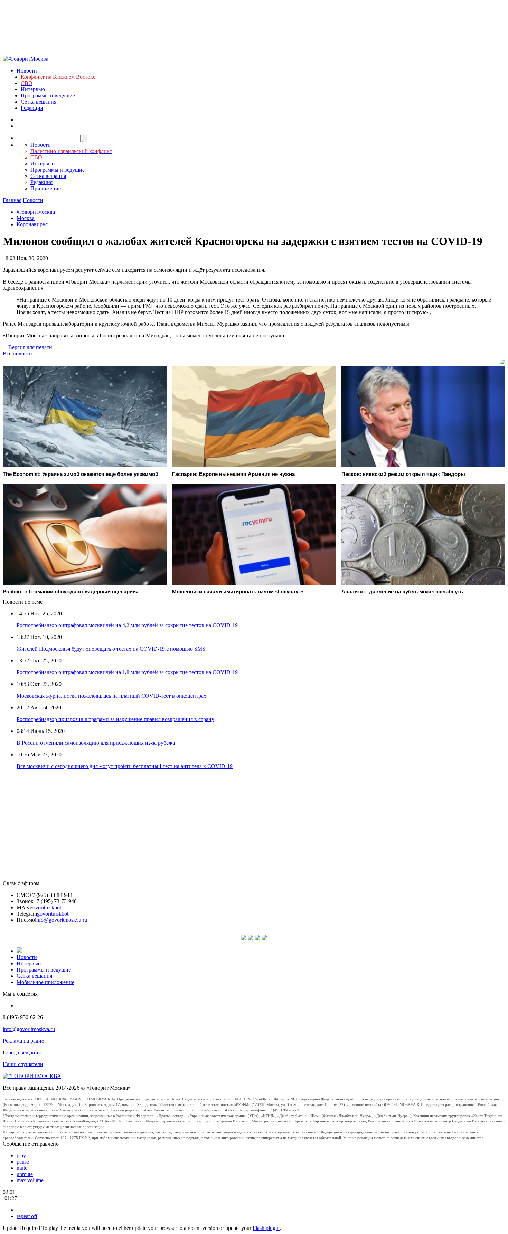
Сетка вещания (38, 102)
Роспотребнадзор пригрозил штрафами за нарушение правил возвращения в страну (115, 719)
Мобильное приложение (45, 982)
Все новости (17, 353)
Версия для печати (30, 347)
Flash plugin (266, 1228)
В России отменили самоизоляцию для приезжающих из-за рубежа (96, 743)
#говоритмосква (36, 212)
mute (22, 1168)
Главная (12, 200)
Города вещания (22, 1052)
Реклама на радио (23, 1041)
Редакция (32, 108)
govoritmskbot (45, 907)
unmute (25, 1174)
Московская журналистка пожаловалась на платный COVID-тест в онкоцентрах (111, 696)
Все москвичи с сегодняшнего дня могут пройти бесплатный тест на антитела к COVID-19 (125, 766)
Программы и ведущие (48, 95)
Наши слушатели (23, 1064)
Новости (27, 71)
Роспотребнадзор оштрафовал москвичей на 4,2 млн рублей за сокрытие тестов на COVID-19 (127, 625)
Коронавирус (32, 224)
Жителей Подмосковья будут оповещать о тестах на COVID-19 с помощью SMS (111, 649)
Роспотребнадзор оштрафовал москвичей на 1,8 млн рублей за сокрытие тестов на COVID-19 (127, 672)
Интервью (33, 89)
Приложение (45, 188)
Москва (26, 218)
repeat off (27, 1216)
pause (23, 1162)
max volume (30, 1180)
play (21, 1155)
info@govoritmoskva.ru (61, 920)
